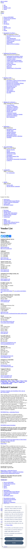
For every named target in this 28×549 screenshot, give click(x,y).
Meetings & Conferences (10, 102)
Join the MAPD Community (13, 186)
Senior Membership (11, 38)
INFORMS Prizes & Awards (13, 35)
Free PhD (9, 92)
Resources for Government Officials (15, 83)
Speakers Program (11, 87)
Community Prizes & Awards (13, 39)
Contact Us (9, 160)
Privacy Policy (9, 525)
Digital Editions (7, 211)
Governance (9, 155)
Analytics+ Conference (12, 106)
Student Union (10, 88)
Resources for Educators (12, 82)
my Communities (11, 172)
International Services (12, 86)
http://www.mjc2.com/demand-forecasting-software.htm (14, 313)
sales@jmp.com (4, 332)
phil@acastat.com (5, 247)
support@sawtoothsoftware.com (8, 342)
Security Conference (11, 110)
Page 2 (13, 381)
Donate (5, 6)
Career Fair (9, 65)
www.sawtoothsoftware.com (7, 344)
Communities (7, 169)
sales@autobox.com (5, 279)
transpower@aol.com (6, 365)
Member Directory (11, 152)
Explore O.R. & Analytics (10, 18)
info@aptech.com (5, 269)
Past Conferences (11, 117)
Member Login (7, 7)
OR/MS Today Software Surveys (11, 222)
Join (5, 5)
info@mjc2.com (4, 312)
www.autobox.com (5, 280)
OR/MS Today (10, 130)
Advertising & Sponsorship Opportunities (16, 159)
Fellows (8, 37)
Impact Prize (3, 443)
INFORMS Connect (8, 205)
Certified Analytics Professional (14, 60)
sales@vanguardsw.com (6, 375)
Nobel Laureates (10, 41)
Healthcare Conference (12, 109)
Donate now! (4, 479)
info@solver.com (5, 289)
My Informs (6, 23)
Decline (14, 542)
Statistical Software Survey (10, 223)
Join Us (5, 22)
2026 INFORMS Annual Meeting (12, 200)
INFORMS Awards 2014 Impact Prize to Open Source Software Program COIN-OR (13, 440)
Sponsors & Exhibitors (12, 115)
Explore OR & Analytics (9, 483)
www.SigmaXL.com (5, 357)
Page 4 (22, 381)
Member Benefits (11, 149)
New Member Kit (11, 91)
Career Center (10, 63)
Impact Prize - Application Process (9, 470)
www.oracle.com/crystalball (7, 322)
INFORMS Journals (11, 129)
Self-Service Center (11, 153)
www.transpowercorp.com (7, 366)
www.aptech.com (5, 271)
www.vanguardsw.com (6, 377)
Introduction (4, 381)
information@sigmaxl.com (7, 355)
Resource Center (8, 77)
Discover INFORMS (9, 17)
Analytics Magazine (11, 132)
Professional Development (10, 53)
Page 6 (3, 382)
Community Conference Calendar (14, 114)
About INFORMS (8, 146)
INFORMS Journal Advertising (8, 425)
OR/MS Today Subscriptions (10, 213)
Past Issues (6, 210)
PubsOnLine (7, 199)
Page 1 (9, 381)
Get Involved (7, 19)
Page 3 (18, 381)
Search (5, 26)
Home (5, 219)
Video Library (10, 90)
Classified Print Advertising (10, 214)
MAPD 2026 (10, 111)
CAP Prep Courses (11, 59)
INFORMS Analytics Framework (14, 57)
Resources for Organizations (13, 84)
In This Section (4, 207)
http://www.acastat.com (6, 248)
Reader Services (7, 215)
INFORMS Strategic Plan (13, 156)
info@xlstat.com (4, 257)
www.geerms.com (5, 301)
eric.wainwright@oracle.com (7, 321)
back (5, 34)
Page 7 (7, 382)
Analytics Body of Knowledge (14, 68)
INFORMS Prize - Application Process (10, 412)
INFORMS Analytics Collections (14, 136)
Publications (7, 126)
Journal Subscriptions (12, 134)
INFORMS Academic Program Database (16, 80)
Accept (14, 538)
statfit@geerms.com (5, 300)
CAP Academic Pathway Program (15, 61)
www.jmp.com (4, 333)
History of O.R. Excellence (13, 44)
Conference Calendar (12, 113)
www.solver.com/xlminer (6, 291)
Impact (5, 21)
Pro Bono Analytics (11, 64)
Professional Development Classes (15, 56)
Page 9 (16, 382)
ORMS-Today (7, 220)
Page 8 (11, 382)
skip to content (4, 1)
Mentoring (9, 67)
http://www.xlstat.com (6, 259)
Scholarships (10, 42)
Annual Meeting (10, 105)
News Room (10, 157)
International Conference (12, 107)
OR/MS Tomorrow (11, 133)
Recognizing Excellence (9, 33)
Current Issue (7, 217)
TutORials (9, 137)
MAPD (5, 182)
